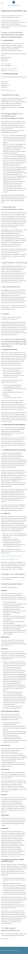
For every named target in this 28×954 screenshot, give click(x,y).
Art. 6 (6, 788)
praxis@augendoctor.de (11, 69)
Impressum (17, 950)
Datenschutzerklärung (6, 950)
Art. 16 (5, 753)
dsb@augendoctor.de (10, 90)
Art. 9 (18, 788)
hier (17, 107)
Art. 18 (17, 753)
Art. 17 (8, 753)
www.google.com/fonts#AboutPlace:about (11, 556)
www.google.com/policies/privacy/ (9, 559)
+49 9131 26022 (7, 64)
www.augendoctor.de (11, 70)
